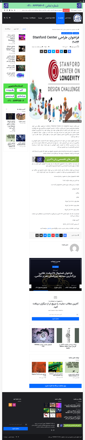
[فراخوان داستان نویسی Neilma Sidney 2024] (72, 367)
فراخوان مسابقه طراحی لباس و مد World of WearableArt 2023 (11, 38)
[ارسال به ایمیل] (70, 47)
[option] (55, 274)
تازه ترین (16, 29)
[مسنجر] (49, 51)
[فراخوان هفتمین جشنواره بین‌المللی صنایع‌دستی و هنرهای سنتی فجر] (20, 58)
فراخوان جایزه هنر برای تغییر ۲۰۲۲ (11, 74)
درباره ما (5, 437)
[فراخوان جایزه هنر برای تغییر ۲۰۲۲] (20, 75)
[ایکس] (65, 51)
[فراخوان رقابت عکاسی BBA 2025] (59, 405)
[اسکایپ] (53, 51)
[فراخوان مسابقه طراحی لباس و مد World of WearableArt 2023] (20, 37)
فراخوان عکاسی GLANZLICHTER (21, 144)
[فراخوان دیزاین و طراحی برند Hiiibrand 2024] (52, 415)
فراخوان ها (60, 18)
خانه (77, 29)
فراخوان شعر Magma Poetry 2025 (39, 375)
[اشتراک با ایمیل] (45, 51)
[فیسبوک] (69, 51)
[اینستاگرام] (54, 430)
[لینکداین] (61, 51)
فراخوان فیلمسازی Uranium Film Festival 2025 (56, 374)
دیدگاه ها (7, 29)
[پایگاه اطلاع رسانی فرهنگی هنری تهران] (77, 18)
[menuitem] (83, 1)
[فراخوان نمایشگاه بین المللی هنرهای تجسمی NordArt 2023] (20, 49)
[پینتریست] (57, 51)
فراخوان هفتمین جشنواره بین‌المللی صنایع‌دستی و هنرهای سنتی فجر (10, 58)
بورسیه (40, 18)
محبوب (24, 29)
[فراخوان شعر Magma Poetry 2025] (39, 367)
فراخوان (49, 228)
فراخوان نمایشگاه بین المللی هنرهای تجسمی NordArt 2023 (10, 48)
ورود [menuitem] (81, 1)
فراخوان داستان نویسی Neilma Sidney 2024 (73, 375)
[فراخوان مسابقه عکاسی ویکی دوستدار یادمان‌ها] (46, 415)
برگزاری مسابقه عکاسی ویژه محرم (11, 66)
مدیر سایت (73, 47)
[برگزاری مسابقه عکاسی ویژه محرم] (20, 68)
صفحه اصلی (68, 18)
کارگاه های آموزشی (50, 18)
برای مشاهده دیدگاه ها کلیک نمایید (55, 386)
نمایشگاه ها (33, 18)
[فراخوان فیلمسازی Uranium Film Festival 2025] (55, 367)
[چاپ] (41, 51)
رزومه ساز (25, 18)
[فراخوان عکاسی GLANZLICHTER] (20, 138)
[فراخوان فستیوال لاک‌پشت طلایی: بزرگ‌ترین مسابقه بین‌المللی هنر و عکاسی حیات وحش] (10, 116)
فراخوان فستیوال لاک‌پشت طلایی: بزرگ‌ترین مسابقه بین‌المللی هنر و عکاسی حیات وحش (42, 10)
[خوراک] (52, 430)
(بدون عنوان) (22, 121)
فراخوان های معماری (66, 33)
